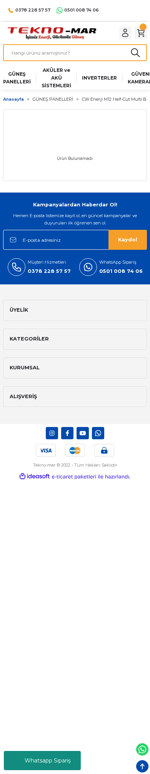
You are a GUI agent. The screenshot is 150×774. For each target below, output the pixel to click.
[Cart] (141, 33)
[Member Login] (125, 33)
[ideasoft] (34, 476)
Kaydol (127, 239)
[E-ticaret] (74, 477)
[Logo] (51, 32)
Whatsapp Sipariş (48, 760)
